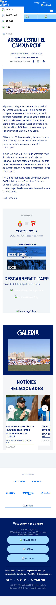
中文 (8, 27)
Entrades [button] (29, 558)
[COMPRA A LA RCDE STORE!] (26, 251)
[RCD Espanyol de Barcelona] (5, 6)
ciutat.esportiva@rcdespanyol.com (22, 188)
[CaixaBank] (46, 493)
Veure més (39, 579)
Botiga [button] (30, 549)
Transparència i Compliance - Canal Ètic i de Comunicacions (28, 574)
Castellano (11, 15)
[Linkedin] (21, 579)
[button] (28, 16)
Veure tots (28, 506)
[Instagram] (18, 579)
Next (45, 408)
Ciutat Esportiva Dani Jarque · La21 (26, 54)
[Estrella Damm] (37, 2)
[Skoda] (10, 493)
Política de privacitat (29, 570)
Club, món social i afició (27, 58)
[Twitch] (25, 579)
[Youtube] (7, 579)
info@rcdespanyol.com (28, 534)
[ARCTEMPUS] (19, 481)
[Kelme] (37, 481)
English (9, 21)
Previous (11, 408)
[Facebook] (11, 579)
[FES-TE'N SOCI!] (26, 264)
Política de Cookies (12, 570)
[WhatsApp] (44, 62)
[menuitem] (46, 4)
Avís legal (41, 570)
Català (9, 9)
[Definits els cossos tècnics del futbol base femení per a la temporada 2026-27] (19, 408)
